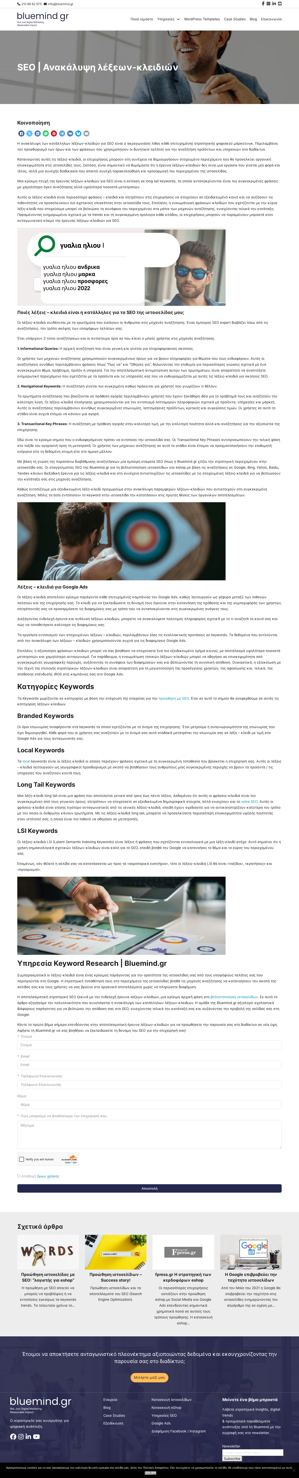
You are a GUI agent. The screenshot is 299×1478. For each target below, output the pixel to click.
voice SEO (249, 802)
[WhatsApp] (46, 133)
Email (25, 1056)
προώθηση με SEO (174, 698)
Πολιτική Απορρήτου (156, 1467)
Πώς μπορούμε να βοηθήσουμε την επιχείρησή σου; (64, 1116)
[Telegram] (62, 133)
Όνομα (26, 1036)
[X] (29, 133)
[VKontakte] (70, 133)
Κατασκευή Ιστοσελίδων (172, 1400)
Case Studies (235, 19)
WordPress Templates (202, 19)
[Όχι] (294, 1470)
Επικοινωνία (271, 19)
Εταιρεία (110, 1400)
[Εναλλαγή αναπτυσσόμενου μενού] (178, 19)
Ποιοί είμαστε (142, 19)
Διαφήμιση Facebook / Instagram (179, 1431)
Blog (253, 19)
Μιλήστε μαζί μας (149, 1377)
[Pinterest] (54, 133)
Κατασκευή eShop (166, 1408)
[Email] (86, 133)
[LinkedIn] (38, 133)
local (27, 761)
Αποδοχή (150, 1473)
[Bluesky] (78, 133)
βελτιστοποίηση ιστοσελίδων (234, 997)
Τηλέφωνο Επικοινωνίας (41, 1076)
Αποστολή (150, 1188)
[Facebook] (21, 133)
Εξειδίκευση (113, 1423)
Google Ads (161, 1423)
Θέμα (21, 1096)
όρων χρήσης (48, 1176)
